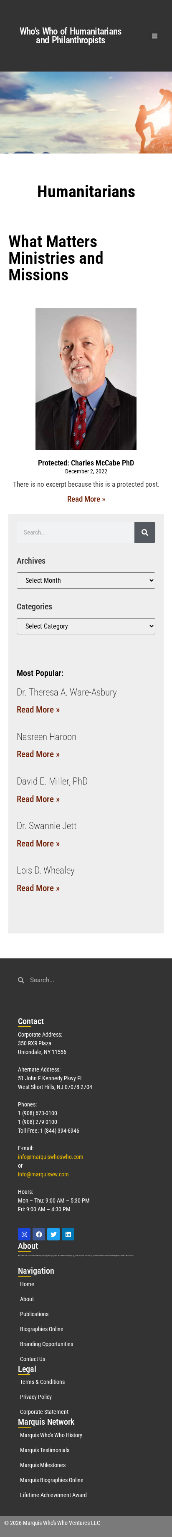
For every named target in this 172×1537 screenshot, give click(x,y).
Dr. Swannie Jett (47, 826)
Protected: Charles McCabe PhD (86, 462)
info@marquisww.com (43, 1174)
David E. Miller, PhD (52, 781)
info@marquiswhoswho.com (50, 1156)
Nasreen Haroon (46, 737)
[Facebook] (39, 1234)
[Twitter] (53, 1234)
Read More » (86, 499)
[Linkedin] (68, 1234)
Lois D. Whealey (46, 870)
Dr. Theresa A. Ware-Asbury (67, 692)
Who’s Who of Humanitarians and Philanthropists (70, 36)
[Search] (144, 532)
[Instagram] (24, 1234)
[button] (154, 36)
